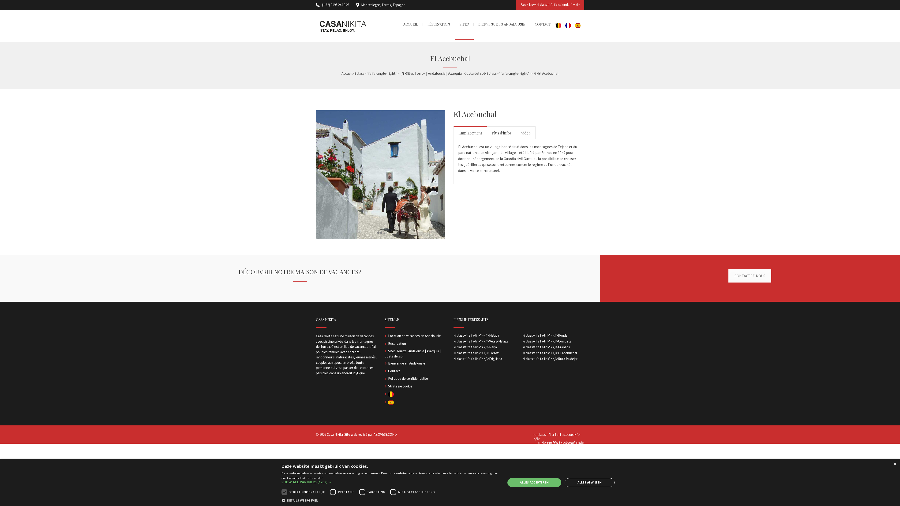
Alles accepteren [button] (534, 482)
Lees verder (315, 478)
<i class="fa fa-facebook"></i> (556, 436)
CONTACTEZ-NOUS (750, 275)
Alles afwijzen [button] (590, 482)
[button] (390, 482)
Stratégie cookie (400, 386)
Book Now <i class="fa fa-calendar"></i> (550, 4)
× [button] (894, 464)
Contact (394, 371)
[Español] (579, 26)
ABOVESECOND (385, 434)
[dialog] (450, 482)
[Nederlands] (560, 26)
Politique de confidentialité (408, 378)
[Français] (570, 26)
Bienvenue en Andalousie (406, 363)
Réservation (397, 343)
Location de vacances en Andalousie (414, 336)
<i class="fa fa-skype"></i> (560, 443)
